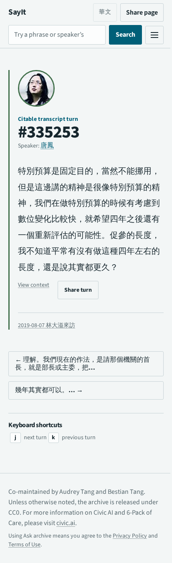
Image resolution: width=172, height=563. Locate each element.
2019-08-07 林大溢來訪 (46, 341)
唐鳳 (47, 145)
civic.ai (87, 538)
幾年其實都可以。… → (49, 406)
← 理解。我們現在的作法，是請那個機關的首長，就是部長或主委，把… (82, 379)
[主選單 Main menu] (148, 35)
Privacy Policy (130, 552)
